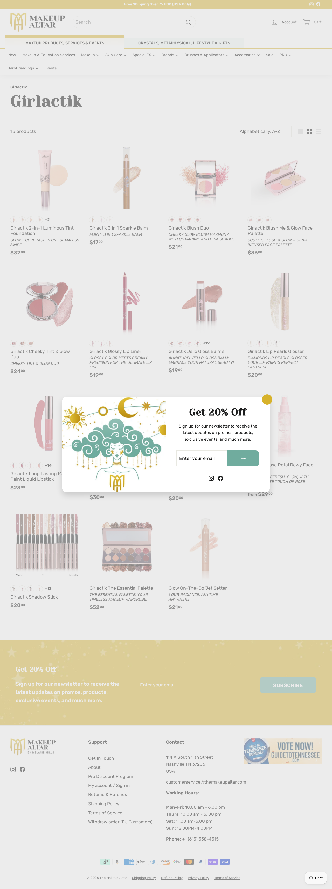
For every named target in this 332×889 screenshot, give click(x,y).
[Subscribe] (243, 458)
